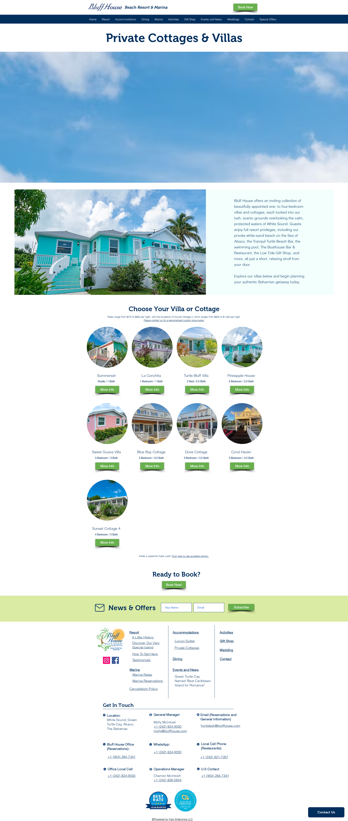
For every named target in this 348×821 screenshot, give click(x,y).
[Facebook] (115, 660)
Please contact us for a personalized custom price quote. (174, 320)
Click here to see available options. (190, 556)
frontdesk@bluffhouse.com (220, 726)
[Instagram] (106, 660)
